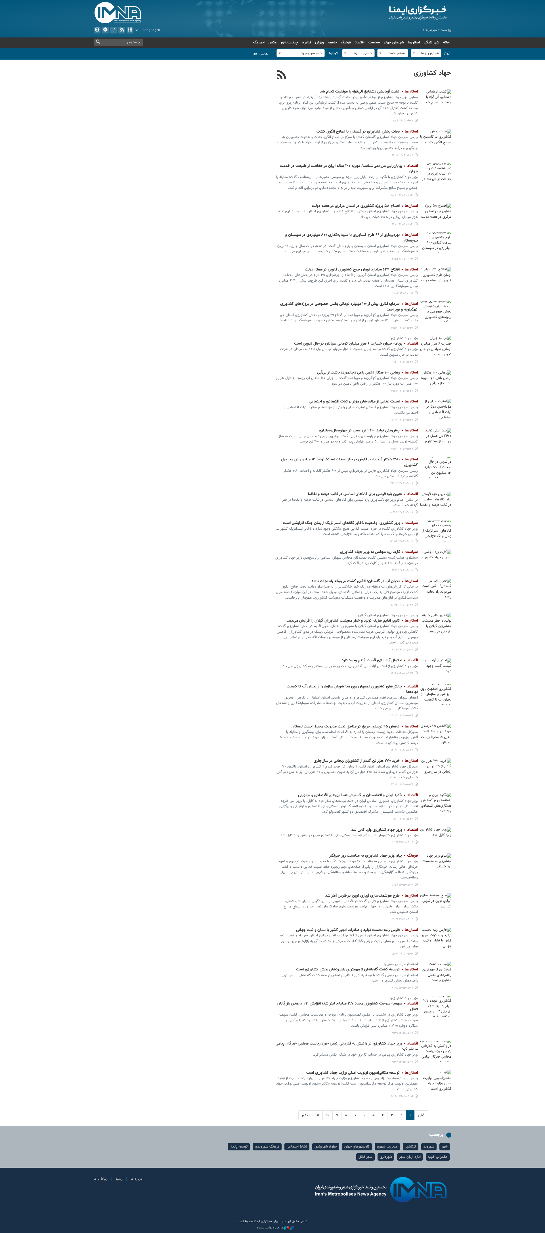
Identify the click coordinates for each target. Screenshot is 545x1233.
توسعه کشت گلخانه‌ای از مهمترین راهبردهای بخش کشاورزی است (357, 969)
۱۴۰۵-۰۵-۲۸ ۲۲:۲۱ (401, 483)
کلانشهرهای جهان (357, 1147)
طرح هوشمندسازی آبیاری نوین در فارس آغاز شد (371, 896)
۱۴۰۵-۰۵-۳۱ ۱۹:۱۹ (402, 328)
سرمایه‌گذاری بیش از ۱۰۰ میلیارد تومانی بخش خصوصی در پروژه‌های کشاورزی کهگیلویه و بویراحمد (349, 307)
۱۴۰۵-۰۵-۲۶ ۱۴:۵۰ (402, 673)
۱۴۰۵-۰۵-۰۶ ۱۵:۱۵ (402, 1096)
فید (121, 30)
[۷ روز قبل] (435, 311)
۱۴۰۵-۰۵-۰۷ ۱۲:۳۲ (401, 1062)
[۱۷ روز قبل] (435, 837)
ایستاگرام (113, 30)
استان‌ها (414, 42)
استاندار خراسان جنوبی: (401, 964)
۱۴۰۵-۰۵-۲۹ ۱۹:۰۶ (402, 391)
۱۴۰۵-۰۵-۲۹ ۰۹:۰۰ (402, 448)
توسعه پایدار (239, 1147)
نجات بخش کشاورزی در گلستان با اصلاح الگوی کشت (367, 132)
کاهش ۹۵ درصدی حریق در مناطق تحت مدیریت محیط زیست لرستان (355, 727)
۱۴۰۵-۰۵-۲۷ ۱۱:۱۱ (402, 570)
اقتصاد (359, 42)
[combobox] (426, 53)
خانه (446, 42)
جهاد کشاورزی (432, 73)
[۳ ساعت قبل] (435, 99)
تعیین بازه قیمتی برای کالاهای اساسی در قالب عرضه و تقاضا (363, 494)
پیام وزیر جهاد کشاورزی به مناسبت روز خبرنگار (373, 856)
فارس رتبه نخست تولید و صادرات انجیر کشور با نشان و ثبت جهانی (357, 930)
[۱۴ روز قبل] (435, 694)
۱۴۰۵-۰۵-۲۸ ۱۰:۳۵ (401, 512)
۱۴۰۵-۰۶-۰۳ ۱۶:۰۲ (402, 224)
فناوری (306, 42)
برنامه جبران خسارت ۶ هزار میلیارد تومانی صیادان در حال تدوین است (356, 344)
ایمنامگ (259, 42)
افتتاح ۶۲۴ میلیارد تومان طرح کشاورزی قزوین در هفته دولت (361, 270)
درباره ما (136, 1179)
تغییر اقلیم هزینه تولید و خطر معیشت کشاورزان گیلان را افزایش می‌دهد (352, 621)
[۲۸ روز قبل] (435, 938)
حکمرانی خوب (438, 1157)
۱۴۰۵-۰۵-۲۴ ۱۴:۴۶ (402, 750)
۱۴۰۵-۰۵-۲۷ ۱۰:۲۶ (402, 605)
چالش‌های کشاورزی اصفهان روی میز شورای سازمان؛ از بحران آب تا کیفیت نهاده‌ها (352, 689)
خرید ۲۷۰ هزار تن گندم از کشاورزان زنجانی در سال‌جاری (366, 761)
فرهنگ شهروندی (267, 1147)
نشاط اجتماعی (297, 1147)
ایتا (97, 30)
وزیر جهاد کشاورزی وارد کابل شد (384, 830)
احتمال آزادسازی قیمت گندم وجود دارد (380, 660)
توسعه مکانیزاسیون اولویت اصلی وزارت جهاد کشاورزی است (362, 1073)
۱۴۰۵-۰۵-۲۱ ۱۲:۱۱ (402, 842)
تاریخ (447, 53)
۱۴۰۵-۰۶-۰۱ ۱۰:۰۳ (402, 293)
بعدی (306, 1115)
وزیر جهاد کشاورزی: (404, 338)
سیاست (374, 42)
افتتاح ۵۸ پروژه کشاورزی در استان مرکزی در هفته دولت (365, 206)
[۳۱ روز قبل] (435, 972)
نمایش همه (260, 53)
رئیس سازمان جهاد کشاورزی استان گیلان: (387, 615)
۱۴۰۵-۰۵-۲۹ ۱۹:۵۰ (402, 362)
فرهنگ (346, 42)
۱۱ (318, 1115)
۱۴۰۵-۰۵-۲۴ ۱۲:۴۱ (402, 784)
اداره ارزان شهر (410, 1157)
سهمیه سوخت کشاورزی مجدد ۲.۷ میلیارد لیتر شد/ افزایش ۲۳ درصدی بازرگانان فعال (347, 1006)
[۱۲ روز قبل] (435, 668)
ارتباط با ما (101, 1179)
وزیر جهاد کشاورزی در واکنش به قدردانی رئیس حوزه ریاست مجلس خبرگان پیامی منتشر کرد (347, 1046)
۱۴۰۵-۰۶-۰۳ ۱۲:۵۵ (402, 259)
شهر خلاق (365, 1157)
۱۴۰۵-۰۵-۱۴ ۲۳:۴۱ (402, 919)
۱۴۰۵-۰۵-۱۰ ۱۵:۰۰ (402, 953)
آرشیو (130, 30)
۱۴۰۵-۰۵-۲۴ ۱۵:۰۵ (401, 715)
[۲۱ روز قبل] (435, 863)
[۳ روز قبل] (435, 139)
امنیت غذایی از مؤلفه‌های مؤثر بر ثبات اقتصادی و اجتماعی (363, 402)
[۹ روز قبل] (435, 346)
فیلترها (333, 53)
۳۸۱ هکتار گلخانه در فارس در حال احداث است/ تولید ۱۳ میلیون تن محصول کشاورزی (349, 462)
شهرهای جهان (394, 42)
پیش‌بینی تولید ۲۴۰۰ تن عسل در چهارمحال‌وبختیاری (368, 430)
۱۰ (327, 1115)
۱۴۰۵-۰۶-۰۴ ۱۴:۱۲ (402, 155)
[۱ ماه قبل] (435, 1006)
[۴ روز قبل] (435, 173)
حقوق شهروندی (326, 1147)
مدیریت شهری (387, 1147)
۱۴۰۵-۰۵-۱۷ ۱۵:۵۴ (401, 884)
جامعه (332, 42)
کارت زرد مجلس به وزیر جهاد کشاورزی (379, 552)
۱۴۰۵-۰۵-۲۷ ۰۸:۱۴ (401, 649)
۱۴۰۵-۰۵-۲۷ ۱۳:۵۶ (401, 541)
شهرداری (386, 1157)
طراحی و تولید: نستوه (270, 1228)
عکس (273, 42)
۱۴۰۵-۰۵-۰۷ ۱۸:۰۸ (402, 987)
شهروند (429, 1147)
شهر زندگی (431, 42)
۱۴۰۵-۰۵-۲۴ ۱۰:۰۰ (402, 819)
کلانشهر (410, 1147)
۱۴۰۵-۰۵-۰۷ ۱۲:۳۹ (401, 1033)
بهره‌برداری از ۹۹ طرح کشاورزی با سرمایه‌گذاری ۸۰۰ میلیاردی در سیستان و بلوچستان (351, 238)
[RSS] (281, 75)
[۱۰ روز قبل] (435, 467)
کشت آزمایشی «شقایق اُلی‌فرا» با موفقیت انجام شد (369, 92)
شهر (445, 1147)
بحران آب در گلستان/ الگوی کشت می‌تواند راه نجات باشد (364, 581)
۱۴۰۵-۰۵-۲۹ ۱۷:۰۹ (402, 420)
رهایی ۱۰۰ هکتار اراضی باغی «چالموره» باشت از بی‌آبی (367, 373)
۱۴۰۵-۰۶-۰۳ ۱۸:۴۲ (402, 195)
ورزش (319, 42)
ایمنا (393, 12)
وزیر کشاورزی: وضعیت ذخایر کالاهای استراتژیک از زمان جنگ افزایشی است (350, 523)
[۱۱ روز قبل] (435, 531)
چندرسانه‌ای (289, 42)
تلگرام (105, 30)
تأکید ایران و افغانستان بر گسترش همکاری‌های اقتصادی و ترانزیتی (358, 795)
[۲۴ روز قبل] (435, 903)
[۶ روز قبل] (435, 277)
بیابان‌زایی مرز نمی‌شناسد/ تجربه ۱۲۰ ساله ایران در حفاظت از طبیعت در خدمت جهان (349, 169)
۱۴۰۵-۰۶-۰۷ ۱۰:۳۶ (402, 120)
